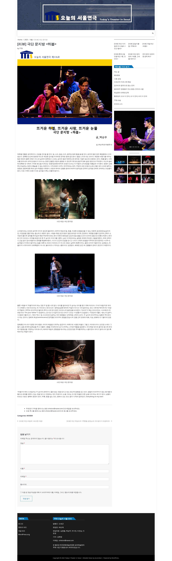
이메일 (23, 476)
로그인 (20, 524)
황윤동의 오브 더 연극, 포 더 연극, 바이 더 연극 (130, 96)
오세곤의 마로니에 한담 (122, 82)
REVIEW (30, 416)
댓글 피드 (21, 531)
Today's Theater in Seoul (73, 558)
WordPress (115, 558)
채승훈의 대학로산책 (121, 93)
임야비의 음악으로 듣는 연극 (124, 85)
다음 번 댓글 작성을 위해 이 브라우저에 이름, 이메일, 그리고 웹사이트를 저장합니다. (52, 492)
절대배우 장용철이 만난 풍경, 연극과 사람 (129, 89)
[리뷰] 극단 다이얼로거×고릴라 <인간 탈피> (120, 46)
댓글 (22, 443)
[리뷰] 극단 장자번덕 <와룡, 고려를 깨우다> (134, 56)
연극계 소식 (118, 104)
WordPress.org (24, 534)
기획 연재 (117, 79)
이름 (22, 468)
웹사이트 (23, 484)
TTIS (21, 48)
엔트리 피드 (22, 527)
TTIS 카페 (117, 100)
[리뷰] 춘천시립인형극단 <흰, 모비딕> (120, 56)
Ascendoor (98, 558)
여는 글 (116, 72)
